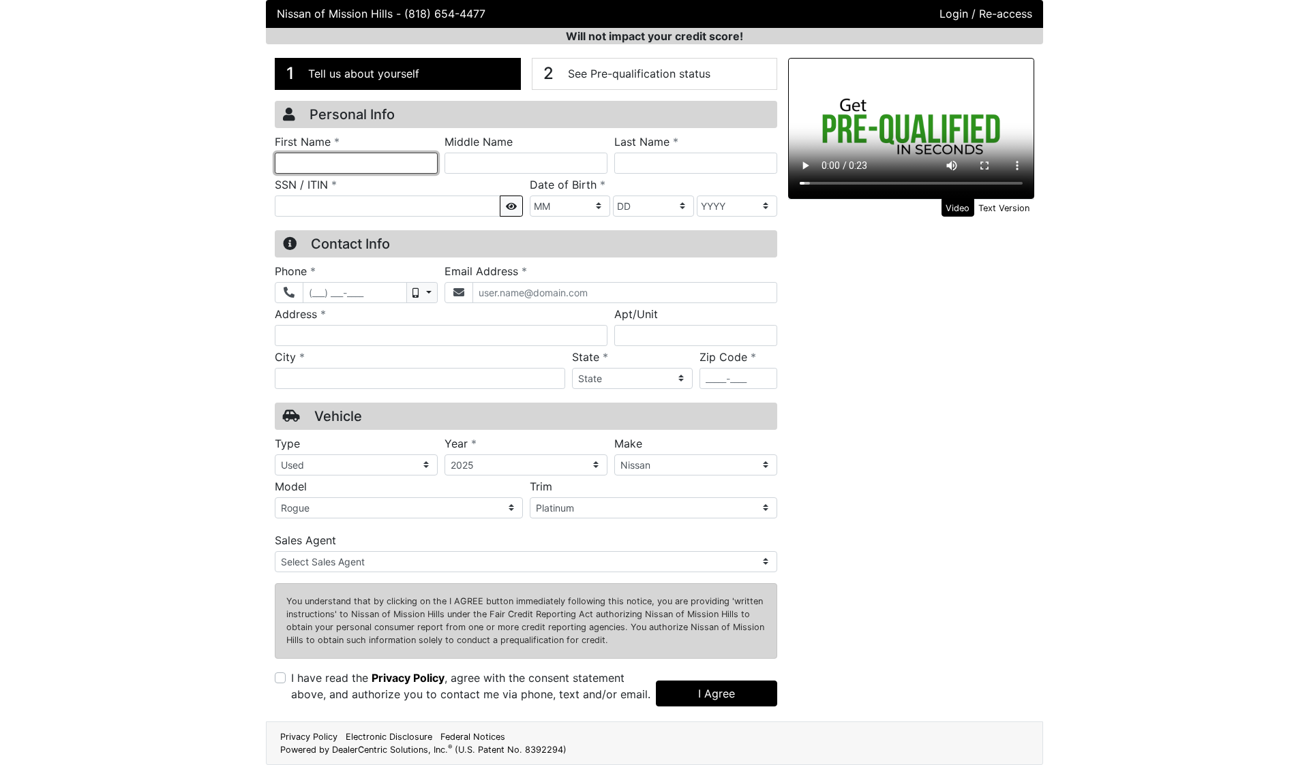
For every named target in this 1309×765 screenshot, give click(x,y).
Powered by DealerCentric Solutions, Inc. (423, 750)
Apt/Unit (636, 314)
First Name (307, 141)
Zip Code (727, 356)
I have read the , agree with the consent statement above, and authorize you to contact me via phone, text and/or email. (470, 686)
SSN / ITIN (306, 184)
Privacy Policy (408, 678)
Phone (295, 271)
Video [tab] (957, 208)
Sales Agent (305, 540)
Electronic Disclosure (389, 737)
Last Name (646, 141)
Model (291, 486)
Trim (541, 486)
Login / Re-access (985, 13)
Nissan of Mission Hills (336, 13)
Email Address (486, 271)
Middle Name (479, 142)
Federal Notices (472, 737)
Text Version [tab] (1003, 208)
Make (628, 443)
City (290, 356)
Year (461, 443)
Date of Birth (567, 184)
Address (300, 314)
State (590, 356)
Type (287, 443)
